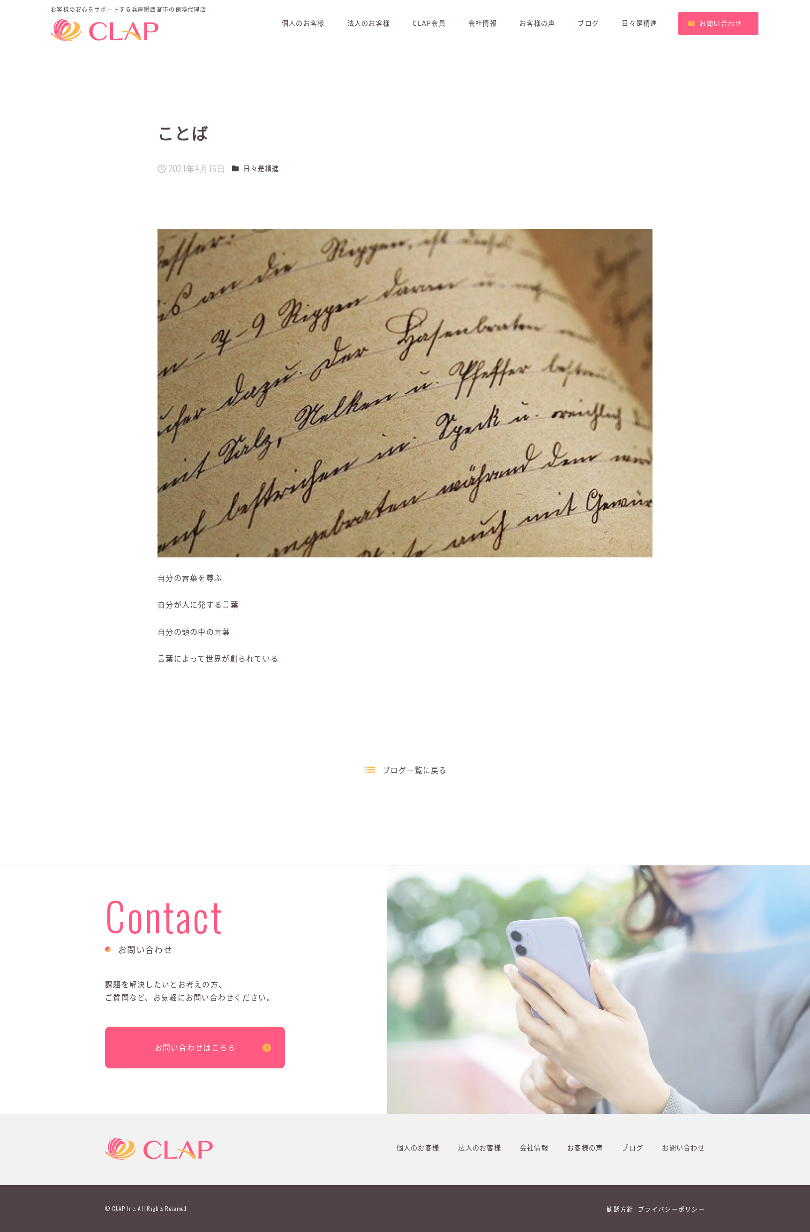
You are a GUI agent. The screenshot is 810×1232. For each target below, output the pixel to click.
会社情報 (534, 1147)
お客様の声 (585, 1147)
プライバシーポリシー (671, 1208)
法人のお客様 (479, 1147)
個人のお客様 (418, 1147)
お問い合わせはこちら (195, 1047)
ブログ (632, 1147)
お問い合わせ (683, 1147)
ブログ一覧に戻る (414, 769)
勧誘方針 (620, 1208)
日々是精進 (261, 168)
